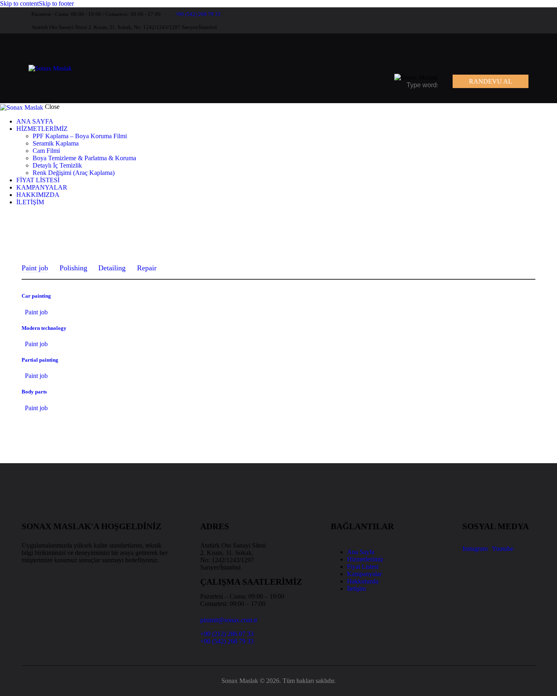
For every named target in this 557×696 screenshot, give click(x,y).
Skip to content (19, 3)
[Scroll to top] (18, 674)
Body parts (34, 392)
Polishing (73, 268)
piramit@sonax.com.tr (228, 619)
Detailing (112, 268)
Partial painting (40, 360)
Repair (147, 268)
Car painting (36, 296)
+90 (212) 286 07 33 (227, 633)
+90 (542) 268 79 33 (227, 641)
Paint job (35, 268)
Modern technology (44, 328)
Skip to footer (56, 3)
